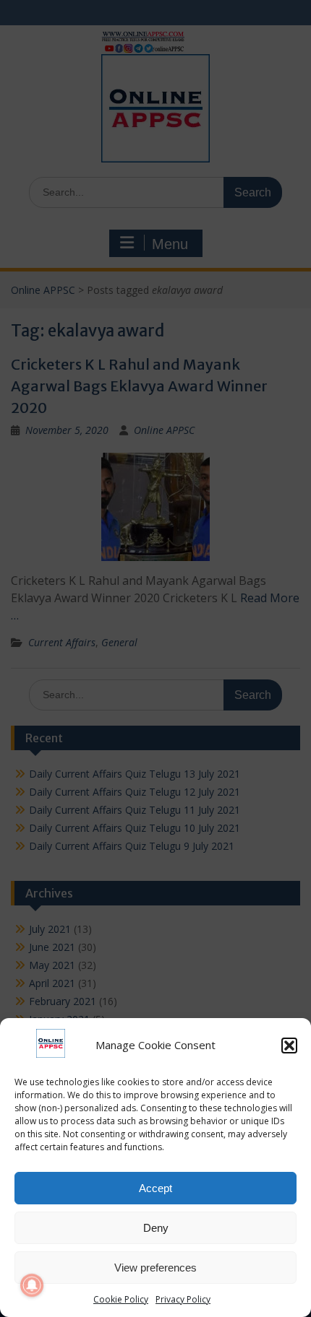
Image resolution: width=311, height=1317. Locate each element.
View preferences (155, 1267)
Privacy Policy (183, 1299)
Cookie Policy (120, 1299)
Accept (155, 1188)
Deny (156, 1228)
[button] (289, 1045)
